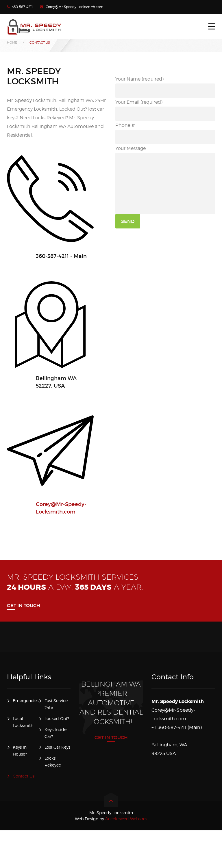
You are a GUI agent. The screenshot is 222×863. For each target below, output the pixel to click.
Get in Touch (23, 605)
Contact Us (23, 775)
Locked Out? (57, 718)
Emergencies (25, 700)
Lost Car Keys (57, 747)
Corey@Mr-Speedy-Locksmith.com (74, 7)
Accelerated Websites (111, 818)
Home (12, 42)
